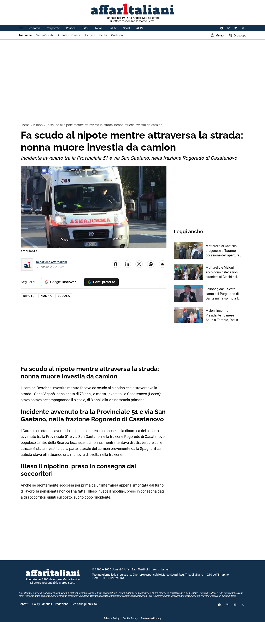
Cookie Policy (130, 618)
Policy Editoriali (42, 604)
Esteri (85, 28)
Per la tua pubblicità (84, 604)
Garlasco (117, 35)
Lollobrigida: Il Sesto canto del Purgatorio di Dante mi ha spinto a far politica (223, 294)
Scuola (64, 295)
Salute (113, 28)
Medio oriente (45, 35)
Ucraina (90, 35)
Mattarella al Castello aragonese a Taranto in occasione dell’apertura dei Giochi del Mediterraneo (222, 251)
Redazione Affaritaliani (51, 262)
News (98, 28)
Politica (71, 28)
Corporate (53, 28)
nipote (29, 295)
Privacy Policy (111, 618)
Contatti (24, 604)
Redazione (61, 604)
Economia (34, 28)
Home (25, 125)
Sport (126, 28)
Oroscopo (240, 35)
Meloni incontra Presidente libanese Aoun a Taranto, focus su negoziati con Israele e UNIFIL (223, 315)
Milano (38, 125)
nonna (46, 295)
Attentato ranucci (69, 35)
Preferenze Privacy (151, 618)
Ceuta (103, 35)
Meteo (220, 35)
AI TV (139, 28)
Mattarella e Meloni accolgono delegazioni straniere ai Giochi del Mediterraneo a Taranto (223, 272)
